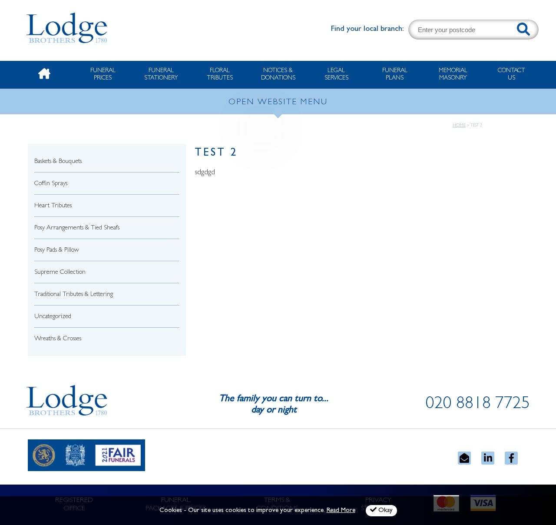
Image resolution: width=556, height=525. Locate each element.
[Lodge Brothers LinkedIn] (487, 458)
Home (459, 125)
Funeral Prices (103, 74)
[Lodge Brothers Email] (464, 458)
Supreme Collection (60, 272)
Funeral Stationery (161, 74)
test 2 (216, 153)
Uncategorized (52, 317)
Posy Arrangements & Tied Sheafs (76, 228)
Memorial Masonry (453, 74)
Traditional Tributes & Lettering (73, 295)
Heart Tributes (53, 206)
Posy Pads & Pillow (56, 250)
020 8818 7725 (478, 405)
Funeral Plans (394, 74)
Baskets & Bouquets (58, 162)
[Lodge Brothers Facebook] (511, 458)
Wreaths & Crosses (57, 339)
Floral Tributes (220, 74)
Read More (341, 511)
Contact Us (511, 74)
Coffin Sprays (50, 184)
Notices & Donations (278, 74)
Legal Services (336, 74)
